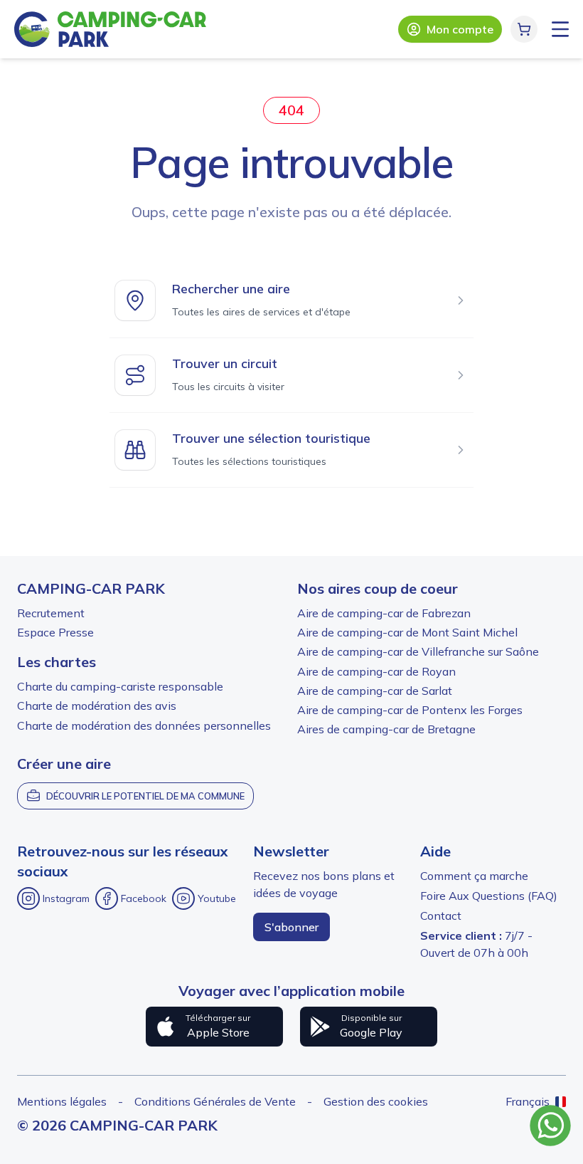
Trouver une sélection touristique (271, 438)
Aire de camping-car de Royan (376, 671)
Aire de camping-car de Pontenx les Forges (410, 710)
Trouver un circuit (224, 363)
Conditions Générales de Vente (215, 1101)
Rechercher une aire (231, 288)
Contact (440, 915)
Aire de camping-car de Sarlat (374, 690)
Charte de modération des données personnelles (144, 725)
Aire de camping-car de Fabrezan (384, 613)
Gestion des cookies (375, 1101)
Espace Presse (55, 632)
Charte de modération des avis (96, 705)
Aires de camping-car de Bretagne (386, 729)
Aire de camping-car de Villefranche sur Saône (418, 651)
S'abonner (291, 927)
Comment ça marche (474, 876)
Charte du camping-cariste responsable (120, 686)
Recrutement (51, 613)
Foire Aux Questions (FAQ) (488, 895)
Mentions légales (62, 1101)
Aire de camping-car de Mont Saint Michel (407, 632)
